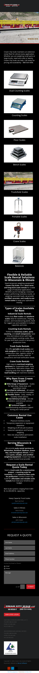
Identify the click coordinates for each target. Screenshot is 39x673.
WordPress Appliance (13, 672)
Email (7, 566)
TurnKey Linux (28, 672)
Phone (8, 568)
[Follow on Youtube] (9, 668)
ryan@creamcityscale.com (19, 503)
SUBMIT (31, 587)
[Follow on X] (16, 668)
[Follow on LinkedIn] (12, 668)
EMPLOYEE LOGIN (12, 615)
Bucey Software (22, 663)
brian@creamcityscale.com (19, 512)
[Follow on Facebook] (5, 668)
